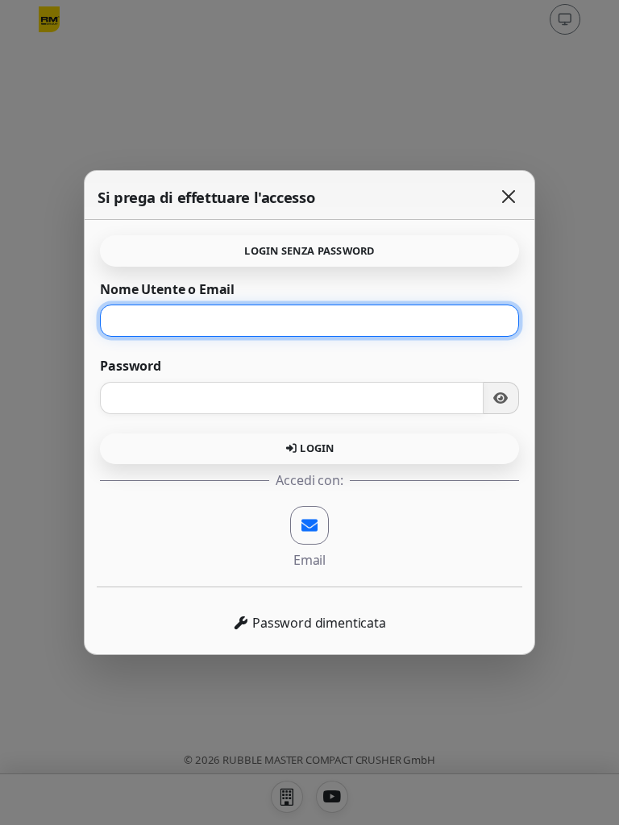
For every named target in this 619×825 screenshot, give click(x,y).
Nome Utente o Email (167, 289)
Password (130, 366)
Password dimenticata (317, 623)
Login (315, 448)
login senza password (309, 250)
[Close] (508, 196)
